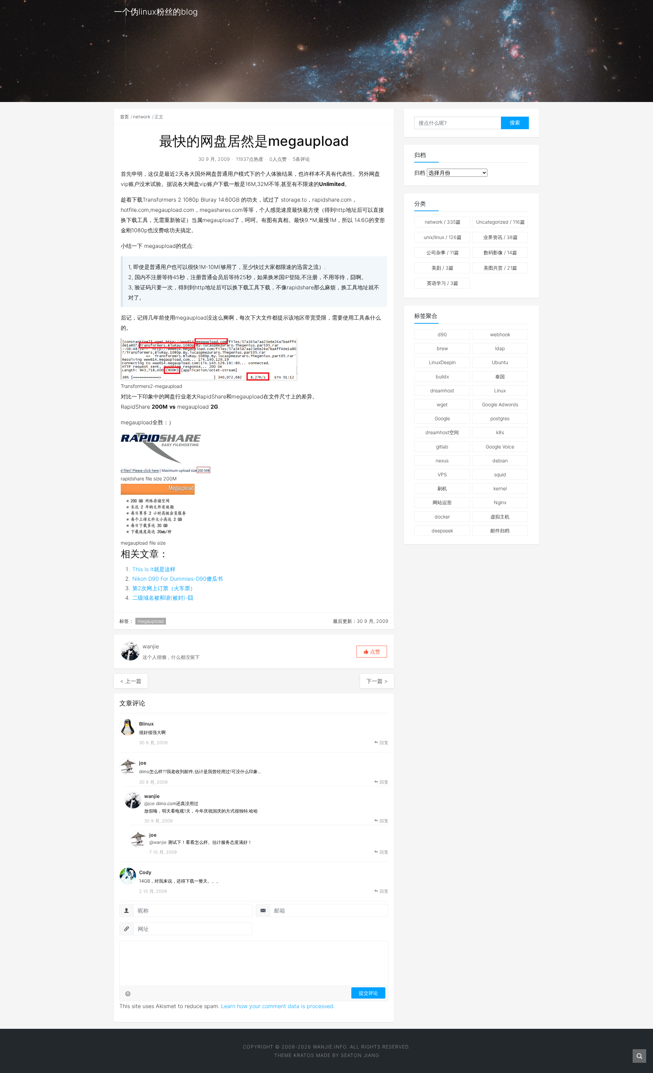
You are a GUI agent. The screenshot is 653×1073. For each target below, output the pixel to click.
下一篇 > (377, 681)
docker (442, 517)
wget (442, 404)
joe (142, 763)
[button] (371, 652)
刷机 (442, 488)
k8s (500, 432)
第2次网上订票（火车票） (164, 588)
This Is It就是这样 (153, 569)
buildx (442, 376)
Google (442, 418)
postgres (499, 418)
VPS (442, 474)
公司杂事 (442, 252)
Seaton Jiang (360, 1055)
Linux (500, 390)
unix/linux (443, 237)
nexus (442, 460)
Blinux (146, 724)
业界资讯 (500, 237)
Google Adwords (500, 404)
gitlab (442, 446)
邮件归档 (499, 530)
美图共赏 (500, 268)
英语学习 (442, 283)
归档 (419, 172)
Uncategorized (500, 222)
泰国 (500, 376)
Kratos (304, 1055)
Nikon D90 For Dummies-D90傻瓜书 (177, 578)
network (141, 116)
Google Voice (500, 446)
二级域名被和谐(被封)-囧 (162, 597)
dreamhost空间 (442, 432)
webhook (500, 334)
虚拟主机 (499, 517)
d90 (442, 334)
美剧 (442, 268)
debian (500, 460)
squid (500, 474)
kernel (500, 488)
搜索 (515, 122)
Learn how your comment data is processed (277, 1006)
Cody (145, 872)
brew (442, 348)
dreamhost (442, 390)
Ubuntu (500, 362)
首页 (124, 116)
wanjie (152, 796)
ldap (500, 348)
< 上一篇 (130, 681)
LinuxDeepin (442, 362)
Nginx (500, 502)
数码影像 (500, 252)
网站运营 (442, 502)
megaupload (151, 621)
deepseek (442, 530)
